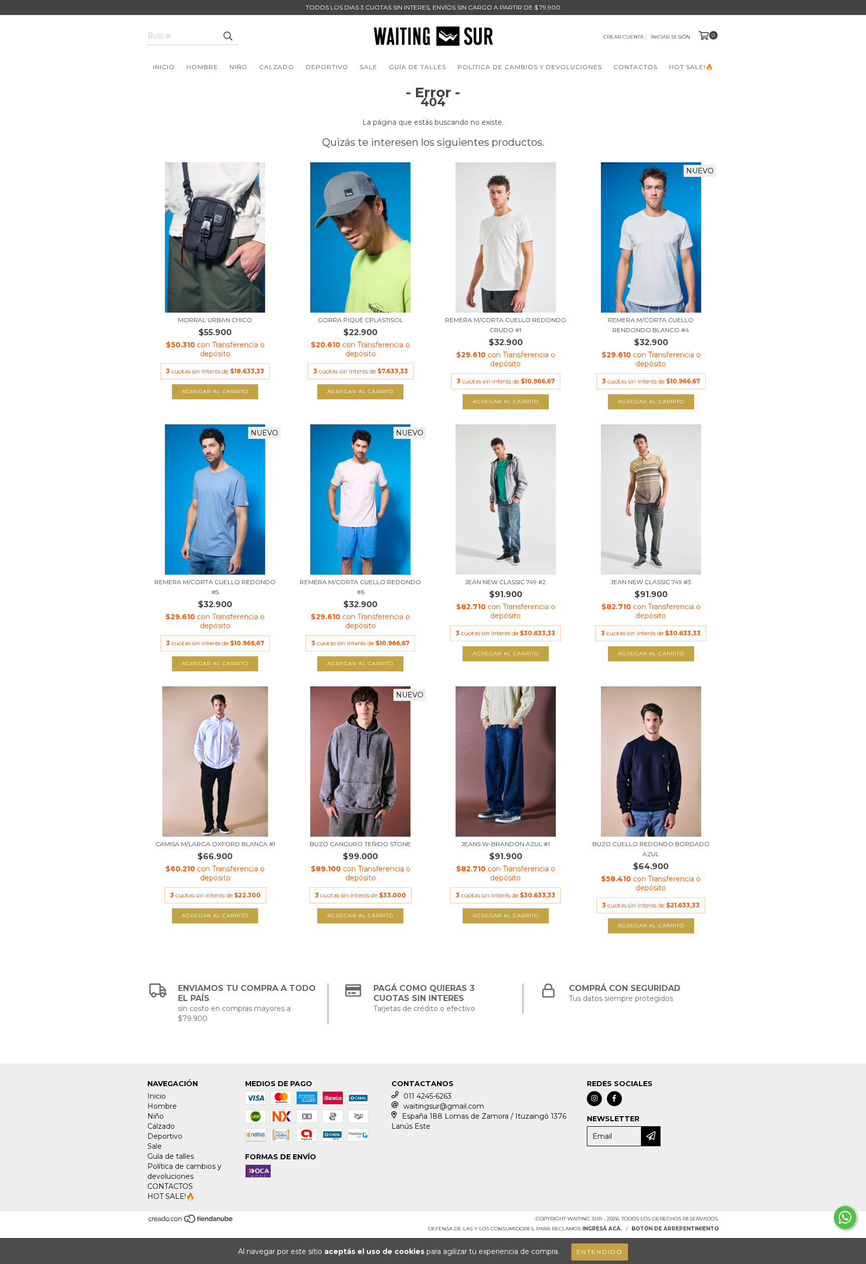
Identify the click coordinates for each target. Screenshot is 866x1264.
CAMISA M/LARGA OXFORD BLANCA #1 (215, 844)
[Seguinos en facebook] (614, 1098)
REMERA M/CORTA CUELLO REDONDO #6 (360, 587)
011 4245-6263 (427, 1096)
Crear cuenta (623, 37)
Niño (239, 67)
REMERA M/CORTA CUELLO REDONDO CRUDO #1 (505, 325)
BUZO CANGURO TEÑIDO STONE (360, 844)
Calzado (276, 67)
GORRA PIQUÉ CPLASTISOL (360, 320)
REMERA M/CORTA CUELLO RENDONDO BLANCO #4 (651, 325)
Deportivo (327, 67)
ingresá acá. (602, 1228)
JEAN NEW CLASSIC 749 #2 (505, 582)
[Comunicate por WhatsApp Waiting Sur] (845, 1217)
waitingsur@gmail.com (443, 1106)
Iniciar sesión (670, 37)
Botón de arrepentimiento (675, 1228)
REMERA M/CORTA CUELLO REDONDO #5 (215, 587)
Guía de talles (417, 67)
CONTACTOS (635, 67)
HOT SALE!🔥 (691, 67)
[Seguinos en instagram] (594, 1098)
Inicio (164, 67)
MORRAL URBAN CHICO (215, 320)
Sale (368, 67)
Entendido (599, 1251)
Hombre (202, 67)
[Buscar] (228, 36)
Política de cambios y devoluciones (530, 67)
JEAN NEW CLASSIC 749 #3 (650, 582)
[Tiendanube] (191, 1221)
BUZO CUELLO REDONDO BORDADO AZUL (651, 849)
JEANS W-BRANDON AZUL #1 (505, 844)
